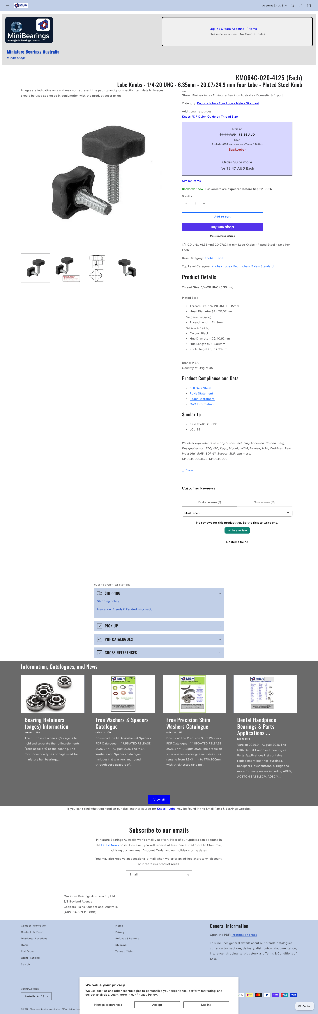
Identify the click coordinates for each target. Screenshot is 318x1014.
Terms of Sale (123, 951)
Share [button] (189, 470)
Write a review (237, 530)
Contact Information (33, 925)
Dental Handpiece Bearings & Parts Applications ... (256, 726)
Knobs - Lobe (214, 258)
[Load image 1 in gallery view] (35, 268)
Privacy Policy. (147, 994)
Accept (157, 1004)
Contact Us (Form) (32, 932)
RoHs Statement (201, 393)
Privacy (120, 932)
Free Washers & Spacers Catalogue (122, 722)
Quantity (187, 196)
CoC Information (202, 404)
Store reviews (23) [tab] (264, 502)
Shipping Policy (108, 601)
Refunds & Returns (127, 938)
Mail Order (27, 951)
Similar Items (191, 181)
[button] (8, 5)
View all (159, 799)
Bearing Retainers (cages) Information (46, 722)
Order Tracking (30, 957)
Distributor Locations (34, 938)
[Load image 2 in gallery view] (66, 268)
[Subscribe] (188, 874)
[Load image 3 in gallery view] (96, 268)
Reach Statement (202, 399)
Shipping (120, 945)
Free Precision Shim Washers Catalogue (188, 722)
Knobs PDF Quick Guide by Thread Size (210, 116)
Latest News (110, 845)
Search (25, 964)
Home (252, 28)
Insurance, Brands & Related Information (125, 609)
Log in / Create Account (227, 28)
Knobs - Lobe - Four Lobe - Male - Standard (228, 103)
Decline (206, 1004)
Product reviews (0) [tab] (209, 502)
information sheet (244, 934)
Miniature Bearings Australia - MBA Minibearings (55, 1009)
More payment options (222, 236)
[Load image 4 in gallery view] (127, 268)
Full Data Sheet (201, 388)
